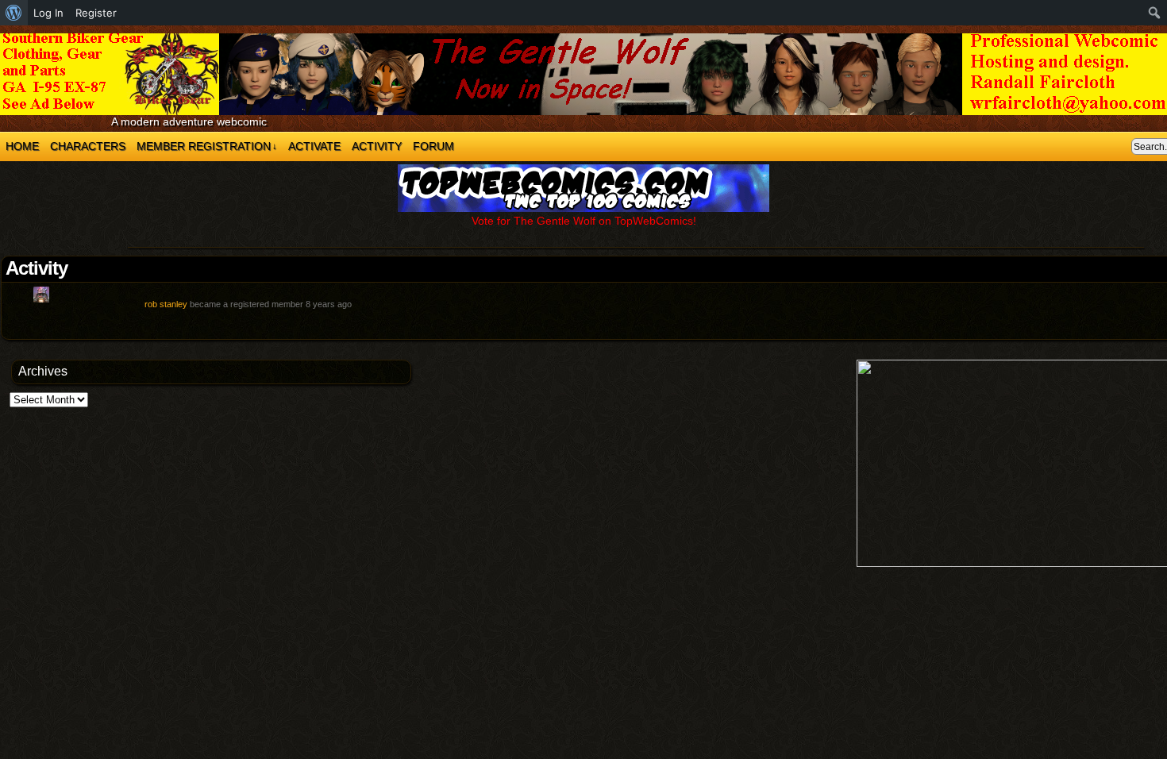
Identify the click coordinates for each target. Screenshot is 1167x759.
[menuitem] (14, 12)
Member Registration (207, 146)
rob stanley (165, 304)
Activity (377, 146)
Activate (314, 146)
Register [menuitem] (96, 12)
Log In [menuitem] (48, 12)
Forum (433, 146)
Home (22, 146)
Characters (87, 146)
